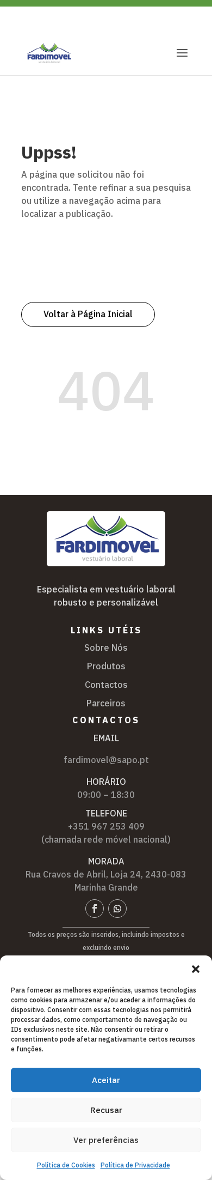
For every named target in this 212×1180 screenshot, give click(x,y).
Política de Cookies (66, 1165)
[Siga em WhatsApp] (117, 908)
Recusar (106, 1110)
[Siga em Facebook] (94, 908)
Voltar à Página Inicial (88, 313)
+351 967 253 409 (106, 826)
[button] (195, 969)
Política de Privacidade (135, 1165)
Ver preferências (106, 1140)
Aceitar (106, 1080)
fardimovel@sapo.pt (106, 759)
